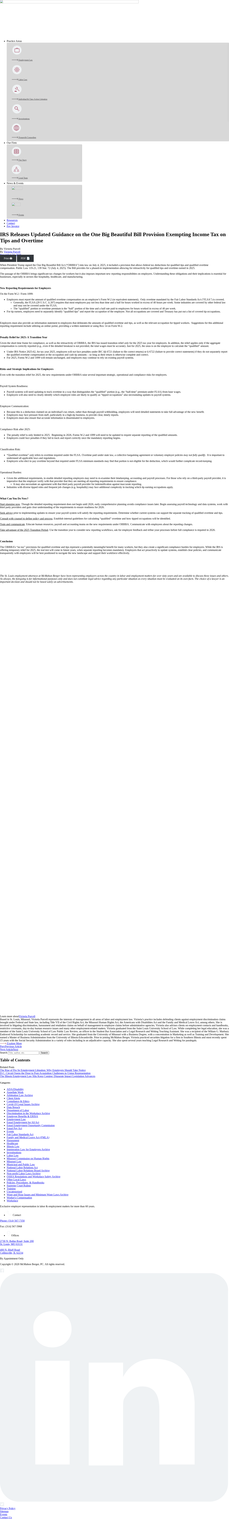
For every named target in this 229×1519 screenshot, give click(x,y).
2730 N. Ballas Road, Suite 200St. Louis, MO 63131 (17, 1243)
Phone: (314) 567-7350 (12, 1220)
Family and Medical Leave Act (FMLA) (28, 1137)
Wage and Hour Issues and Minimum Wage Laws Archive (37, 1194)
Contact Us (6, 1517)
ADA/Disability (15, 1089)
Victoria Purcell (12, 251)
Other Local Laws (16, 1179)
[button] (118, 41)
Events (10, 1131)
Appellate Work (15, 1092)
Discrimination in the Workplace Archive (28, 1113)
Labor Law (13, 1155)
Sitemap (4, 1511)
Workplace (12, 1200)
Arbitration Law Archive (20, 1095)
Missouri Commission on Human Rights (28, 1158)
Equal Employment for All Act (23, 1122)
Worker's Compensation (19, 1197)
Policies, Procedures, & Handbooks (25, 1182)
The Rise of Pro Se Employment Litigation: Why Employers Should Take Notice (43, 1070)
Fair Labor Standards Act (20, 1134)
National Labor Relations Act (22, 1167)
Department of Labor (18, 1110)
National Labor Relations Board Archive (28, 1170)
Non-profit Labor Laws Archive (24, 1173)
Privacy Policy (7, 1508)
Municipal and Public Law (21, 1164)
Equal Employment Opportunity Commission (31, 1125)
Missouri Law (14, 1161)
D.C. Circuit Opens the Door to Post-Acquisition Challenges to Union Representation (45, 1073)
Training (11, 1188)
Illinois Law (13, 1146)
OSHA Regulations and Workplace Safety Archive (33, 1176)
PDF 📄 (25, 258)
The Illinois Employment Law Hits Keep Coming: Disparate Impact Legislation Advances (47, 1076)
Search (3, 1052)
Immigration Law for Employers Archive (28, 1149)
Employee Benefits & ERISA (22, 1116)
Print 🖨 (8, 258)
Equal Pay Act (14, 1128)
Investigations (14, 1152)
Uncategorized (14, 1191)
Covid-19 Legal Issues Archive (23, 1104)
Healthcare (12, 1143)
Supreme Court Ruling (19, 1185)
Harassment (13, 1140)
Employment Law (16, 1119)
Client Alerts (13, 1098)
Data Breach (13, 1107)
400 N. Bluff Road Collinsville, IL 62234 (11, 1251)
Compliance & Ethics (18, 1101)
